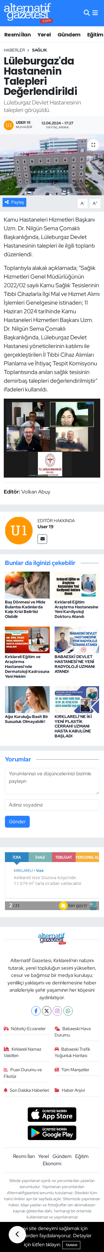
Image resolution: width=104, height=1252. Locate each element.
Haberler (14, 50)
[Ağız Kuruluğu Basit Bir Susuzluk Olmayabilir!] (27, 699)
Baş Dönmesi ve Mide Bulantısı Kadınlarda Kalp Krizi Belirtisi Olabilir (25, 609)
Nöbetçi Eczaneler (28, 1029)
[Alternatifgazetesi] (28, 13)
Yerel (44, 34)
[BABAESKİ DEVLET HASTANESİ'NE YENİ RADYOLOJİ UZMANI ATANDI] (77, 639)
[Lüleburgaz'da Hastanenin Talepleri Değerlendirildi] (52, 164)
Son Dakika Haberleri (29, 1090)
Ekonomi (52, 1163)
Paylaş (17, 202)
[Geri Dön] (17, 1234)
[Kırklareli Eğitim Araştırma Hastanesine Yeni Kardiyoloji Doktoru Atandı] (77, 584)
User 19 (45, 527)
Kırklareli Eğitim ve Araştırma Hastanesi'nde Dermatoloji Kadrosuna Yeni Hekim (27, 666)
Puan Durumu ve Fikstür (23, 1073)
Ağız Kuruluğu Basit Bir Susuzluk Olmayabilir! (26, 719)
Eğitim (95, 34)
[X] (46, 1011)
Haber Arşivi (73, 1090)
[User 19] (19, 530)
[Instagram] (57, 1011)
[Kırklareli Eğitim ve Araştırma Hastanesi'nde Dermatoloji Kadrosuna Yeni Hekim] (27, 639)
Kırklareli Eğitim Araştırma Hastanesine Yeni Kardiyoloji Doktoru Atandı (76, 609)
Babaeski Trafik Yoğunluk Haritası (72, 1052)
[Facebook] (36, 1011)
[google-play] (52, 1133)
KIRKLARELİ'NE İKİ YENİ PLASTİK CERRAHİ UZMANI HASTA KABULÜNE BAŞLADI (73, 726)
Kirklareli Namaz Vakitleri (23, 1052)
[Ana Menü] (95, 13)
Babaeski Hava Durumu (73, 1032)
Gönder (17, 821)
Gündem (68, 34)
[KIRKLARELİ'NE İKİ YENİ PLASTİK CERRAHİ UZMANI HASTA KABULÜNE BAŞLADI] (77, 699)
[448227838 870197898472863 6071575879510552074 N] (52, 437)
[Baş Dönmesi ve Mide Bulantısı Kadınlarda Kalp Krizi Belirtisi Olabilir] (27, 584)
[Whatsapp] (68, 1011)
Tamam (71, 1245)
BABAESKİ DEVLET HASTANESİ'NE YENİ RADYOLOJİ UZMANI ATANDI (75, 664)
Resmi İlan (17, 34)
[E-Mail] (42, 539)
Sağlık (39, 50)
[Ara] (87, 13)
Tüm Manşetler (75, 1070)
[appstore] (52, 1115)
